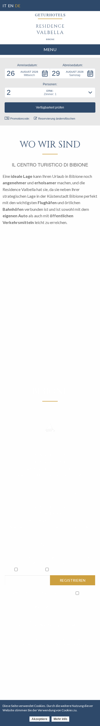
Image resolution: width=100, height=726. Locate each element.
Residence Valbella (67, 570)
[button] (27, 73)
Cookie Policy (36, 639)
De (17, 5)
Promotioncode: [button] (20, 118)
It (5, 5)
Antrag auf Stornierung (68, 639)
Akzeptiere (39, 719)
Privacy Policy (46, 592)
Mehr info (60, 719)
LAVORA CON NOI (50, 606)
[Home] (50, 32)
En (11, 5)
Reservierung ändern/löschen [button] (56, 118)
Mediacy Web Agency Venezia (65, 644)
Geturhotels (31, 570)
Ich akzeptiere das (31, 592)
